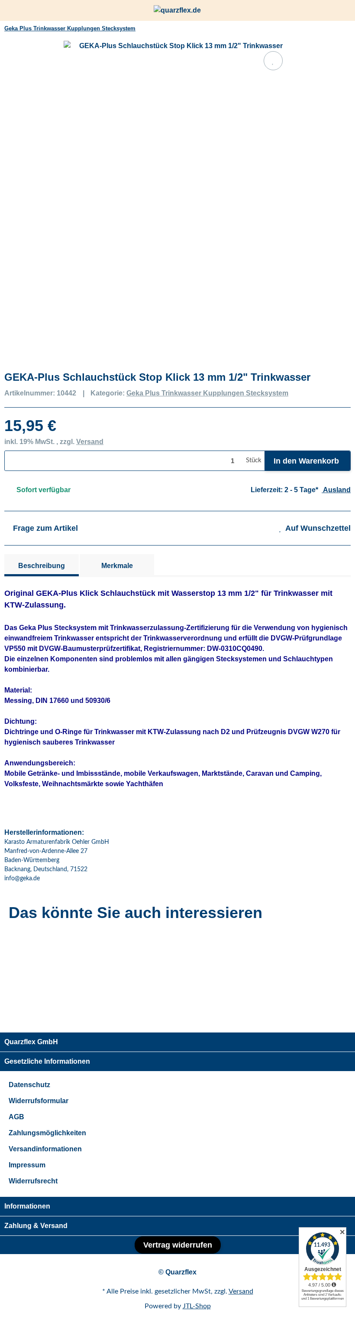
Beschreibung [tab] (41, 565)
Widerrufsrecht (33, 1181)
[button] (329, 10)
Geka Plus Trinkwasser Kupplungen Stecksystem (207, 393)
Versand (89, 441)
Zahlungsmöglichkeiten (47, 1133)
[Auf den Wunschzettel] (273, 60)
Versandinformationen (45, 1149)
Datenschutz (29, 1084)
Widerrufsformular (38, 1100)
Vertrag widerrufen (177, 1245)
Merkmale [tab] (117, 565)
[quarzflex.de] (177, 10)
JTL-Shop (197, 1306)
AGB (16, 1117)
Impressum (27, 1165)
